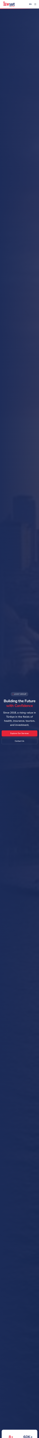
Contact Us (19, 741)
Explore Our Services (19, 733)
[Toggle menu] (35, 4)
